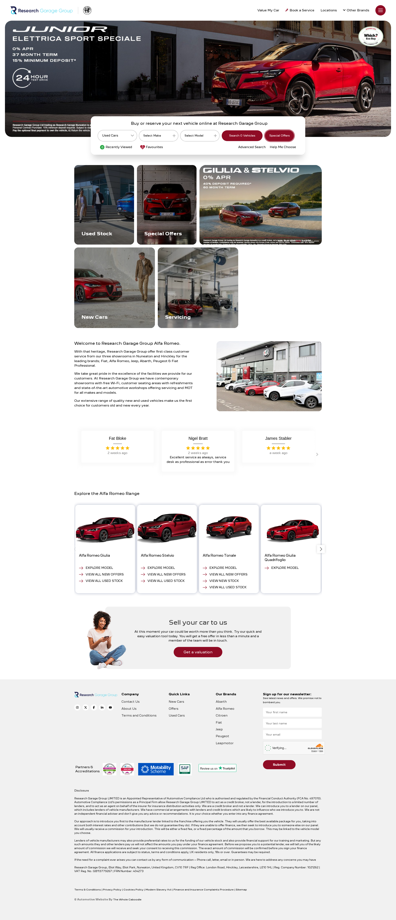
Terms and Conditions (139, 715)
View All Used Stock (104, 581)
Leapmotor (224, 743)
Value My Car (268, 10)
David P (198, 438)
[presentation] (75, 549)
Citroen (221, 715)
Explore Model (99, 568)
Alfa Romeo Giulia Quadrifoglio (280, 557)
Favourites (152, 147)
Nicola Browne (278, 438)
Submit (279, 765)
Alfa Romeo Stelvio (157, 555)
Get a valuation (198, 652)
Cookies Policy (134, 889)
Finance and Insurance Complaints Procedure (204, 889)
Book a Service (302, 10)
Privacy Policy (112, 889)
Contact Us (130, 702)
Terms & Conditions (87, 889)
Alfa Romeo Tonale (219, 555)
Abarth (221, 702)
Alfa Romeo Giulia (94, 555)
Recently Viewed (116, 147)
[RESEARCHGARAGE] (41, 10)
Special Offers (279, 135)
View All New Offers (105, 574)
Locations (329, 10)
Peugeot (222, 736)
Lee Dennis (117, 438)
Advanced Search (252, 147)
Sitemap (241, 889)
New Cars (176, 702)
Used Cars (177, 715)
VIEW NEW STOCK (224, 581)
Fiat (219, 722)
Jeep (219, 729)
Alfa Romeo (225, 709)
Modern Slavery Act (159, 889)
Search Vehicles (242, 135)
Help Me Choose (283, 147)
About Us (129, 709)
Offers (173, 709)
